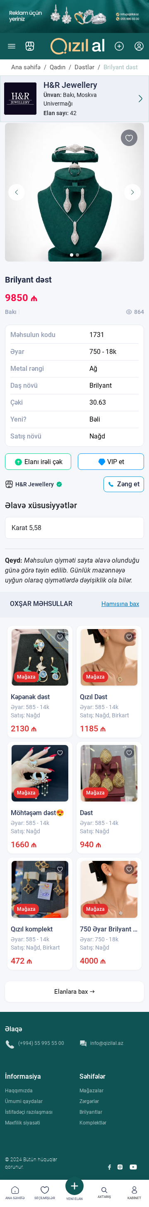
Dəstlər (84, 67)
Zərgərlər (89, 1101)
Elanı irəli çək (42, 462)
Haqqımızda (19, 1091)
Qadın (57, 67)
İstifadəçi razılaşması (29, 1112)
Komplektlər (92, 1123)
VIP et (115, 462)
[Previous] (16, 192)
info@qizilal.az (106, 1043)
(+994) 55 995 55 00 (41, 1043)
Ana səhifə (26, 67)
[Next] (132, 192)
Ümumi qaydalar (24, 1101)
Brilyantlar (90, 1112)
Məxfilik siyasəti (22, 1123)
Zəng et (128, 484)
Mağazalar (91, 1091)
